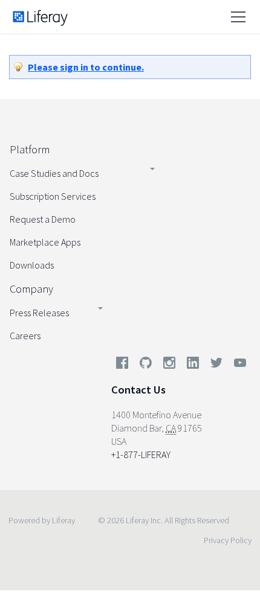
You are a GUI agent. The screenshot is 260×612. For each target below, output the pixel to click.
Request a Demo (43, 219)
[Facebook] (122, 365)
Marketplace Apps (45, 242)
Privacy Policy (228, 540)
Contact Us (138, 390)
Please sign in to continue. (86, 67)
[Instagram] (169, 365)
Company (31, 289)
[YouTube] (237, 365)
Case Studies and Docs (54, 173)
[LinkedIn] (193, 365)
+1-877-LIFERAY (141, 454)
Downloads (32, 265)
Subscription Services (53, 196)
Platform (30, 149)
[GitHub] (146, 365)
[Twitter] (216, 365)
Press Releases (39, 313)
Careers (25, 336)
